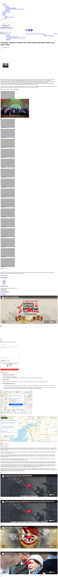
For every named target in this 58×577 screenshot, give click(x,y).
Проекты (4, 14)
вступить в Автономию (8, 28)
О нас (4, 4)
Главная (4, 3)
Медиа (4, 15)
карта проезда (2, 28)
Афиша (4, 13)
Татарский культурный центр (10, 7)
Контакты (5, 18)
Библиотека (7, 9)
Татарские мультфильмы (9, 17)
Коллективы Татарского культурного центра (15, 8)
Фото (6, 16)
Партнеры (8, 39)
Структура (7, 6)
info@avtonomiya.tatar (5, 26)
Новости (4, 281)
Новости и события (30, 33)
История (6, 5)
